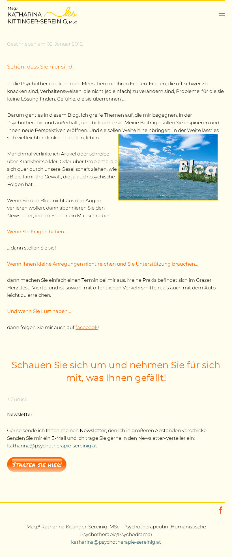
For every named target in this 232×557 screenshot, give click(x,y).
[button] (222, 15)
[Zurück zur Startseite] (42, 15)
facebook (87, 327)
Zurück (19, 399)
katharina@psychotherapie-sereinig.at (52, 446)
